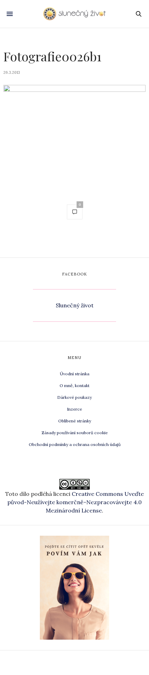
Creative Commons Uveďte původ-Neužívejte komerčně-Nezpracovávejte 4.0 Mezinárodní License (75, 502)
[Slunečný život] (74, 14)
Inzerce (74, 409)
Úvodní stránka (74, 373)
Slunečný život (75, 305)
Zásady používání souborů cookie (75, 432)
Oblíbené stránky (74, 420)
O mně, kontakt (74, 385)
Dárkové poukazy (74, 397)
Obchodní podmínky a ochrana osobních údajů (75, 444)
